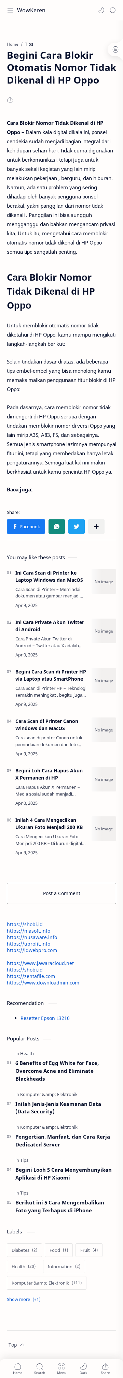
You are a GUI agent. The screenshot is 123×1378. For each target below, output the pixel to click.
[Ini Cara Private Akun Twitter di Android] (104, 631)
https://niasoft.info (28, 931)
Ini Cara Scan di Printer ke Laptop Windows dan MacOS (49, 576)
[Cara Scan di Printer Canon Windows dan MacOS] (104, 729)
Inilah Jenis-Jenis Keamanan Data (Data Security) (58, 1107)
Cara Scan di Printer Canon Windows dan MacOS (46, 724)
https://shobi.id (25, 924)
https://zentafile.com (31, 976)
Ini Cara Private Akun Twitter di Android (49, 626)
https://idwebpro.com (32, 950)
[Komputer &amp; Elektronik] (49, 1094)
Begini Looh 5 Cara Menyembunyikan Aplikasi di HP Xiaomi (63, 1173)
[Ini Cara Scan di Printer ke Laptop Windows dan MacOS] (104, 581)
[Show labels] (25, 1299)
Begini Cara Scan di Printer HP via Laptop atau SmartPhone (50, 675)
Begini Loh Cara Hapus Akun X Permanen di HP (49, 774)
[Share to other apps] (96, 526)
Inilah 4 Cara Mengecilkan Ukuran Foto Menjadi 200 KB (49, 823)
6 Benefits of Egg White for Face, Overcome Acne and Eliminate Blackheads (57, 1071)
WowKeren (31, 10)
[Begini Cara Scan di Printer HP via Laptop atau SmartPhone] (104, 680)
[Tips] (24, 1160)
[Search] (113, 10)
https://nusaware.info (32, 937)
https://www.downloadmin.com (43, 982)
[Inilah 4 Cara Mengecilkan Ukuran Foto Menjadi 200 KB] (104, 828)
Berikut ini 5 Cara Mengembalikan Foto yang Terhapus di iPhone (59, 1206)
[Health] (27, 1053)
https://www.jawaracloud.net (40, 963)
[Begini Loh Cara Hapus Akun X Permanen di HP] (104, 779)
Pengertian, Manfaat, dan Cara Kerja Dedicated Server (62, 1140)
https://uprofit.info (28, 943)
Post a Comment (61, 893)
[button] (101, 10)
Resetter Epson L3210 (45, 1018)
